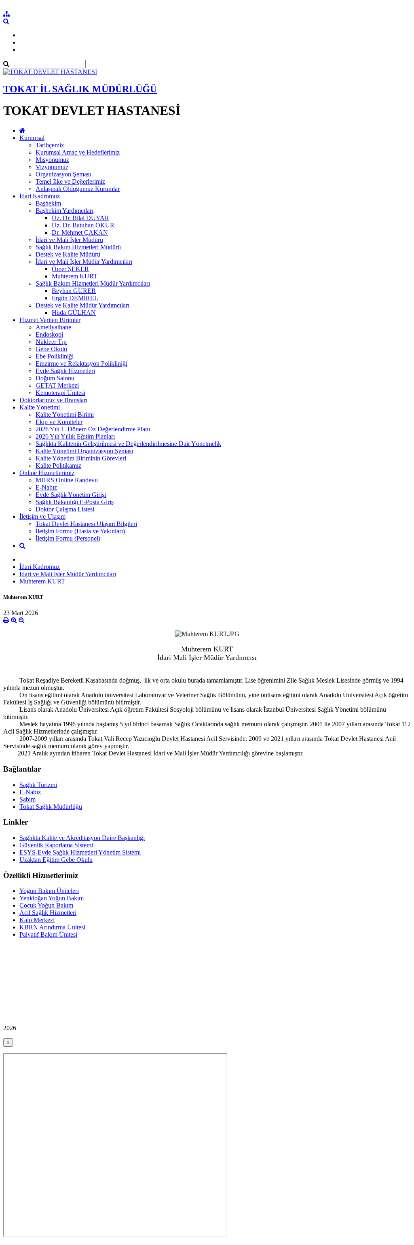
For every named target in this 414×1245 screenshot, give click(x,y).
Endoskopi (49, 334)
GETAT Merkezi (57, 385)
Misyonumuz (52, 159)
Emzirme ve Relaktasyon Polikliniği (81, 363)
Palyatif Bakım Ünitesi (48, 934)
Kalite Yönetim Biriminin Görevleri (81, 458)
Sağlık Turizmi (38, 784)
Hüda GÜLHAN (74, 312)
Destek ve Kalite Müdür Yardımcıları (82, 305)
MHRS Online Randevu (67, 480)
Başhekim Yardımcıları (64, 210)
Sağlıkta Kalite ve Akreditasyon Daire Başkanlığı (82, 837)
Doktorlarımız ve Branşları (53, 400)
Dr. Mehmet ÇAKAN (80, 232)
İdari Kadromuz (39, 196)
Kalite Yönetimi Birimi (65, 414)
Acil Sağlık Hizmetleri (47, 912)
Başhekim (48, 203)
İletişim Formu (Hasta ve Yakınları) (80, 531)
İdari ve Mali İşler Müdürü (69, 239)
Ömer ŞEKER (70, 268)
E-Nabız (46, 487)
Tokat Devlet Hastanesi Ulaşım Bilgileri (86, 523)
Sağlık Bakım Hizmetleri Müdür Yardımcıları (93, 283)
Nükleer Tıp (51, 341)
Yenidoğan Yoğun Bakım (51, 898)
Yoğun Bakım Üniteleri (49, 890)
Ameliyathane (53, 327)
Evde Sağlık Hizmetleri (65, 370)
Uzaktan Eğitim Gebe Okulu (56, 859)
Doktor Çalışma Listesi (65, 509)
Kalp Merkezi (37, 919)
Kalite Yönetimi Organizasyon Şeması (84, 451)
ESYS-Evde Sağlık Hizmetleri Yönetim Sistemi (80, 852)
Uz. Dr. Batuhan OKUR (83, 225)
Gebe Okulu (51, 349)
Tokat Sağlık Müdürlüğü (50, 806)
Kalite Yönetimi (39, 407)
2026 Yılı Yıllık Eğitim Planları (75, 436)
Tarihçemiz (50, 145)
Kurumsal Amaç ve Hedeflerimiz (78, 152)
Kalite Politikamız (58, 465)
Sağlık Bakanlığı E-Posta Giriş (75, 501)
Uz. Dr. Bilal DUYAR (80, 217)
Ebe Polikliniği (55, 356)
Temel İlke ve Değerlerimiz (70, 181)
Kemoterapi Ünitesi (60, 392)
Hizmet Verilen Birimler (49, 319)
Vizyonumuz (52, 166)
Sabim (27, 799)
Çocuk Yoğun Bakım (46, 905)
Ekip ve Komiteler (59, 421)
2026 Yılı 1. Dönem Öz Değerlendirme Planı (93, 429)
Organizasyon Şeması (63, 174)
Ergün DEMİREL (75, 298)
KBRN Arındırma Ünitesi (52, 927)
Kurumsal (31, 137)
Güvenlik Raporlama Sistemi (56, 845)
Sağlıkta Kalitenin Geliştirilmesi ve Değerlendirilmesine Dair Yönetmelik (128, 443)
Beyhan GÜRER (74, 290)
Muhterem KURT (74, 276)
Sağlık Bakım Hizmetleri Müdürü (78, 247)
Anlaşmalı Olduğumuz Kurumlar (78, 188)
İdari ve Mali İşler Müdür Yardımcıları (84, 261)
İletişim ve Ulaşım (42, 516)
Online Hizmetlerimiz (46, 472)
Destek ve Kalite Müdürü (68, 254)
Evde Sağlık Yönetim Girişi (71, 494)
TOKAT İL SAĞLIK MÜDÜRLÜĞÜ (80, 89)
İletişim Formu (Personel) (68, 538)
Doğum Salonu (55, 378)
